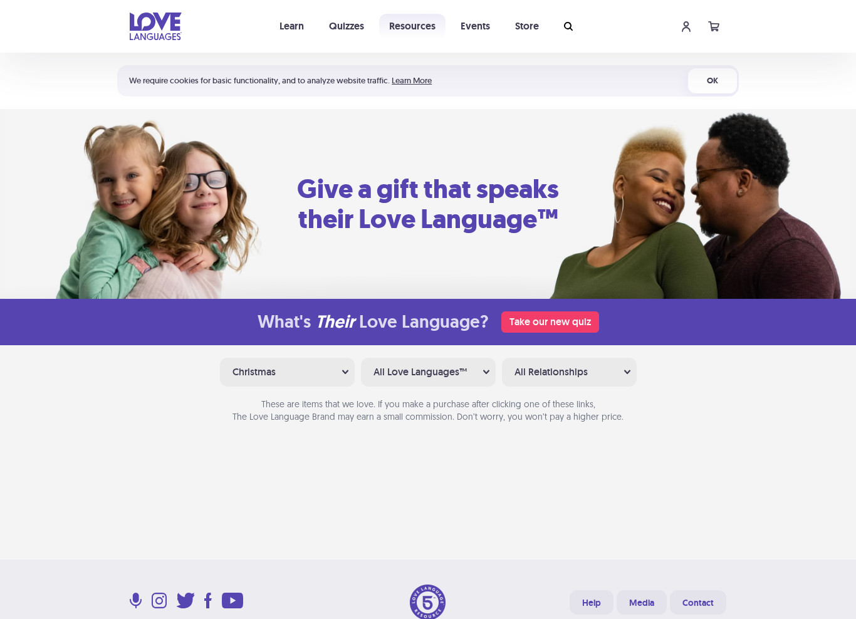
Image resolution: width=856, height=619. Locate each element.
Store (527, 26)
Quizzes (346, 26)
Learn (291, 26)
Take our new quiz (550, 321)
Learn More (412, 80)
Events (475, 26)
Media (641, 602)
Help (591, 602)
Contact (698, 602)
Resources (412, 26)
